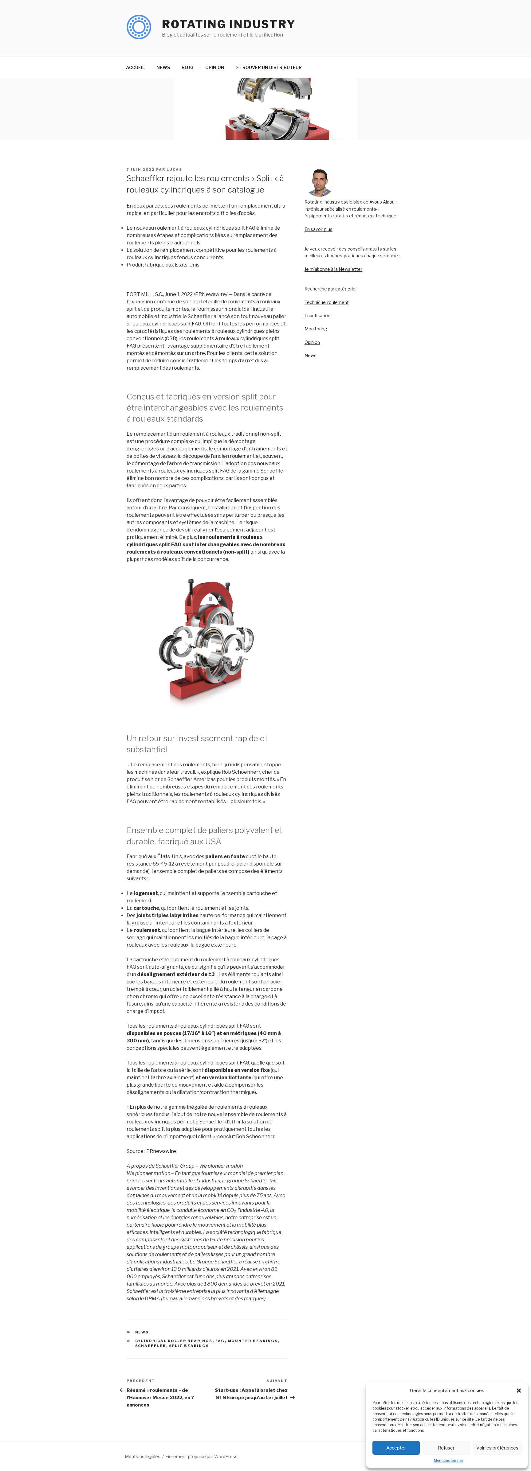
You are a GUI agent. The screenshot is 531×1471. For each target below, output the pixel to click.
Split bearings (189, 1346)
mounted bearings (253, 1341)
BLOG (188, 67)
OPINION (214, 67)
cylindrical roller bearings (174, 1341)
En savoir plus (318, 229)
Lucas (174, 169)
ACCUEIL (135, 67)
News (311, 355)
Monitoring (316, 328)
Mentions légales (448, 1460)
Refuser (446, 1448)
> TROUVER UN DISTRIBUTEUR (269, 67)
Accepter (396, 1448)
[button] (519, 1390)
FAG (220, 1341)
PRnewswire (161, 1151)
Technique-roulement (327, 302)
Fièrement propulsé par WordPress (201, 1456)
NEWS (163, 67)
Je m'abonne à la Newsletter (333, 269)
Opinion (312, 342)
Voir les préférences (497, 1448)
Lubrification (317, 315)
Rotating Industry (229, 24)
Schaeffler (150, 1346)
